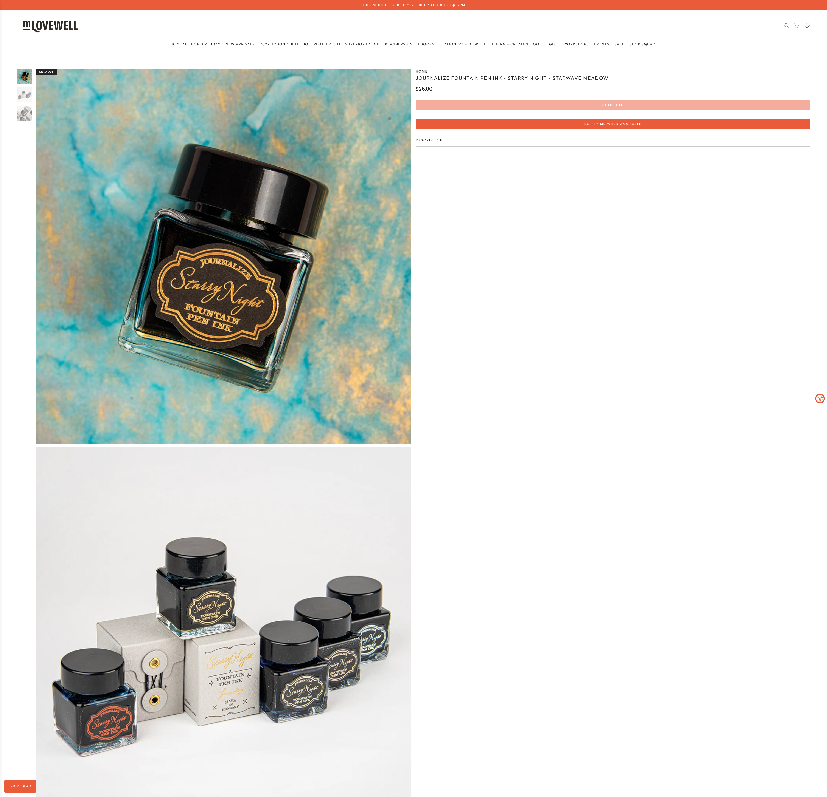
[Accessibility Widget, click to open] (820, 398)
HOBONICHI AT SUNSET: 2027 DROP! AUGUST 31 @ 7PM (413, 5)
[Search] (786, 25)
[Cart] (797, 25)
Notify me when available (612, 123)
